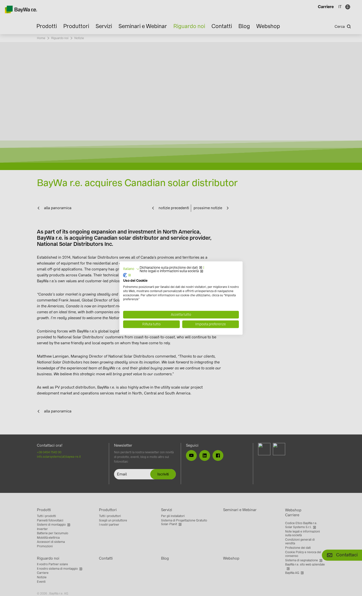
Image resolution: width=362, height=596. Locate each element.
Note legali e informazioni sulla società (169, 271)
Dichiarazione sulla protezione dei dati (169, 267)
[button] (131, 269)
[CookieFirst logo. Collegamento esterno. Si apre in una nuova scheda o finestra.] (127, 275)
